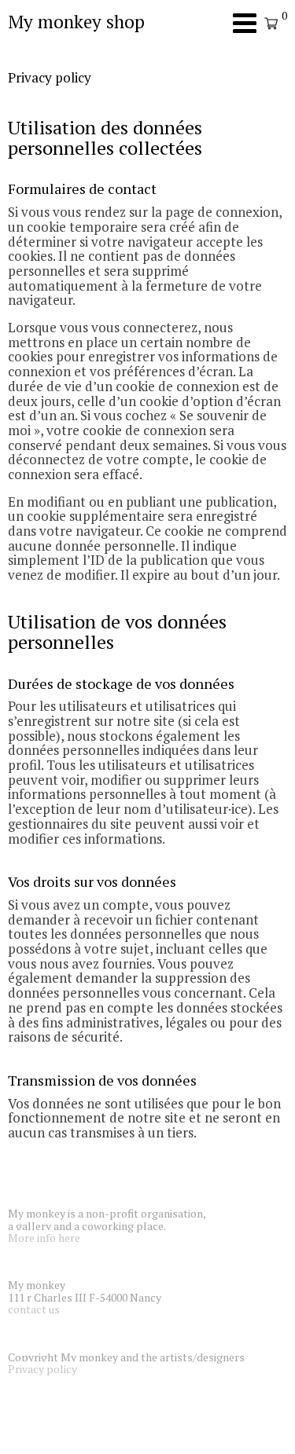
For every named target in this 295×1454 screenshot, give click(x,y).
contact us (34, 1309)
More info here (44, 1237)
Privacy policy (42, 1368)
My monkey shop (76, 21)
